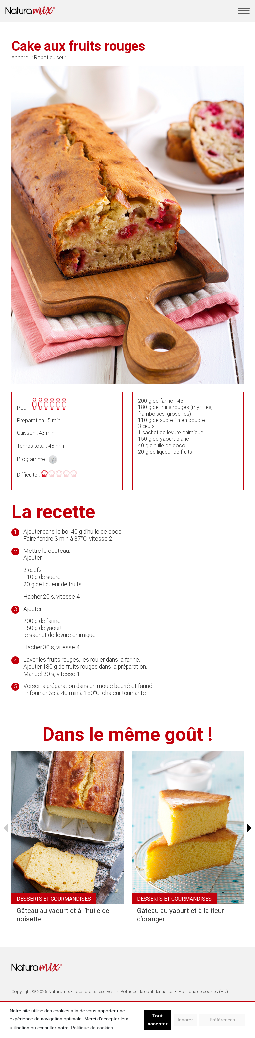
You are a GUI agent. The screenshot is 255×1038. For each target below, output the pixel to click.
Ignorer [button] (185, 1019)
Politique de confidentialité (146, 991)
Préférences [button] (222, 1019)
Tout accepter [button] (157, 1019)
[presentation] (5, 828)
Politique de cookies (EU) (203, 991)
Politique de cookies (92, 1027)
